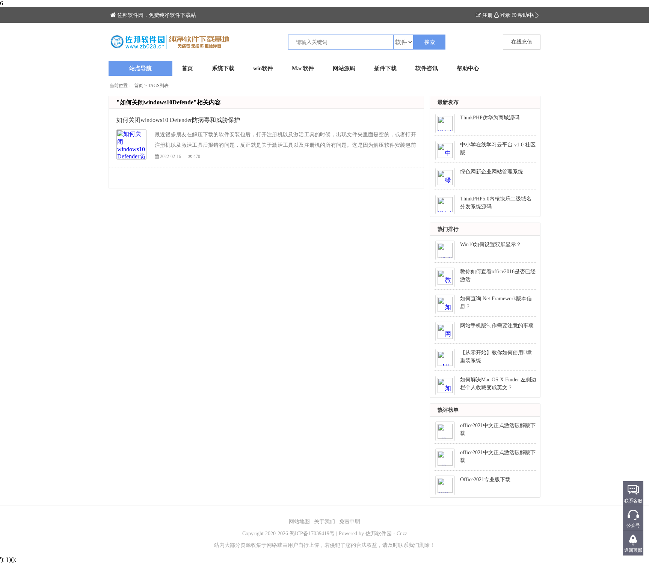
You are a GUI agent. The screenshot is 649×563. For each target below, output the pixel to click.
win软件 (263, 68)
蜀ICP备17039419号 (312, 533)
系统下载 (223, 68)
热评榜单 (448, 410)
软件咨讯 (426, 68)
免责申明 (349, 521)
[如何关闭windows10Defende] (216, 42)
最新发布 (448, 102)
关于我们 (324, 521)
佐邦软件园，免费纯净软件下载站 (156, 15)
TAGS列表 (158, 85)
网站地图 (299, 521)
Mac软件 (303, 68)
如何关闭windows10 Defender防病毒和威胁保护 (178, 120)
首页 (187, 68)
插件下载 (385, 68)
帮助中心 (528, 15)
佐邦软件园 (378, 533)
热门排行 (448, 229)
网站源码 (344, 68)
